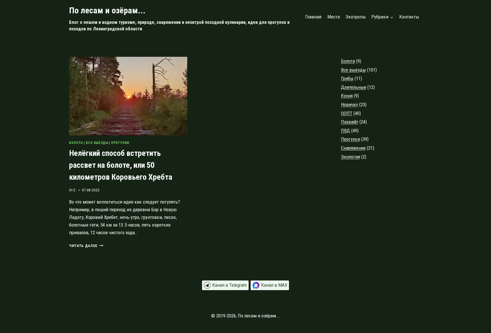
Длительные (353, 87)
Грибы (347, 78)
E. (75, 190)
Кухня (347, 96)
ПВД (345, 130)
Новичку (349, 104)
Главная (313, 17)
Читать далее (86, 245)
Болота (76, 143)
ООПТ (346, 113)
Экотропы (356, 17)
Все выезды (97, 143)
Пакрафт (349, 122)
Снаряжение (353, 148)
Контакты (409, 17)
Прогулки (120, 143)
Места (333, 17)
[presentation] (128, 96)
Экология (350, 157)
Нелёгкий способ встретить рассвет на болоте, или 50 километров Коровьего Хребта (120, 165)
